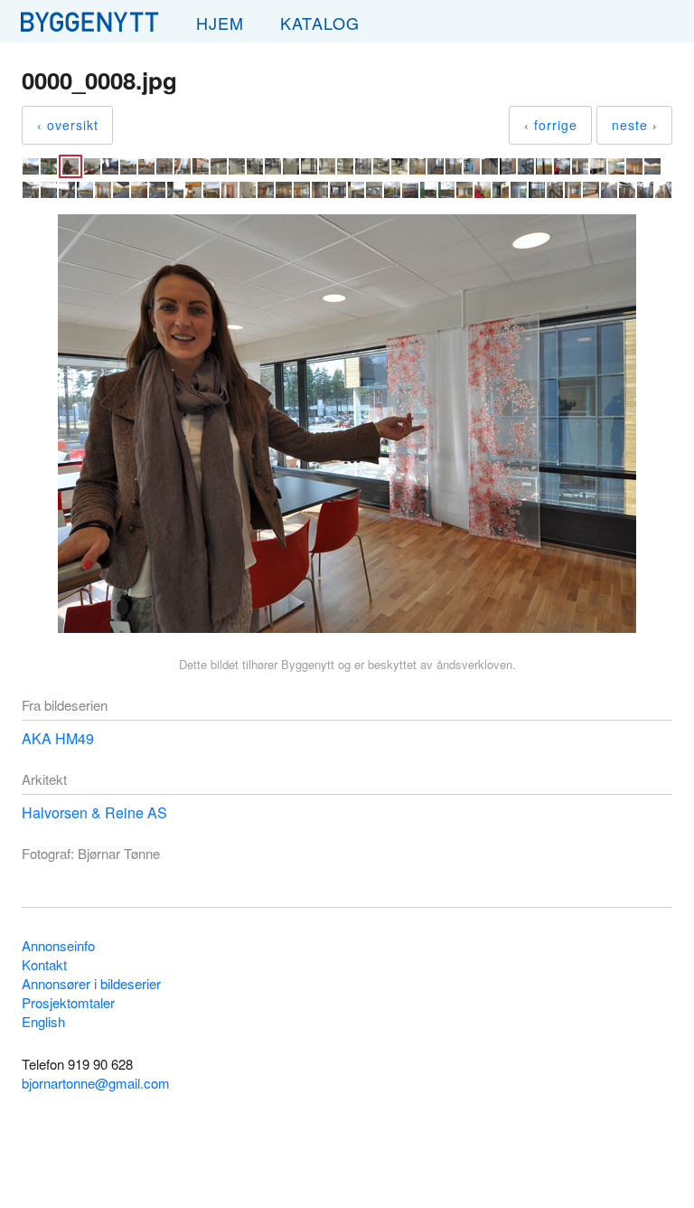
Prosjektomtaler (68, 1002)
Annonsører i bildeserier (91, 983)
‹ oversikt (67, 125)
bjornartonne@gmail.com (96, 1082)
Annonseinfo (58, 945)
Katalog (320, 22)
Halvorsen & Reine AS (94, 812)
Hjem (220, 22)
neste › (635, 125)
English (43, 1021)
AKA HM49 (58, 738)
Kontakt (44, 964)
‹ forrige (550, 125)
